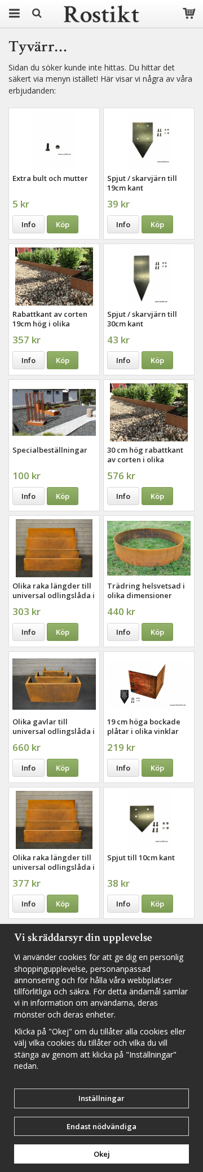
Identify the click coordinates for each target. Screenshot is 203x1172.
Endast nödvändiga (101, 1126)
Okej (102, 1154)
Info (28, 224)
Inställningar (101, 1098)
